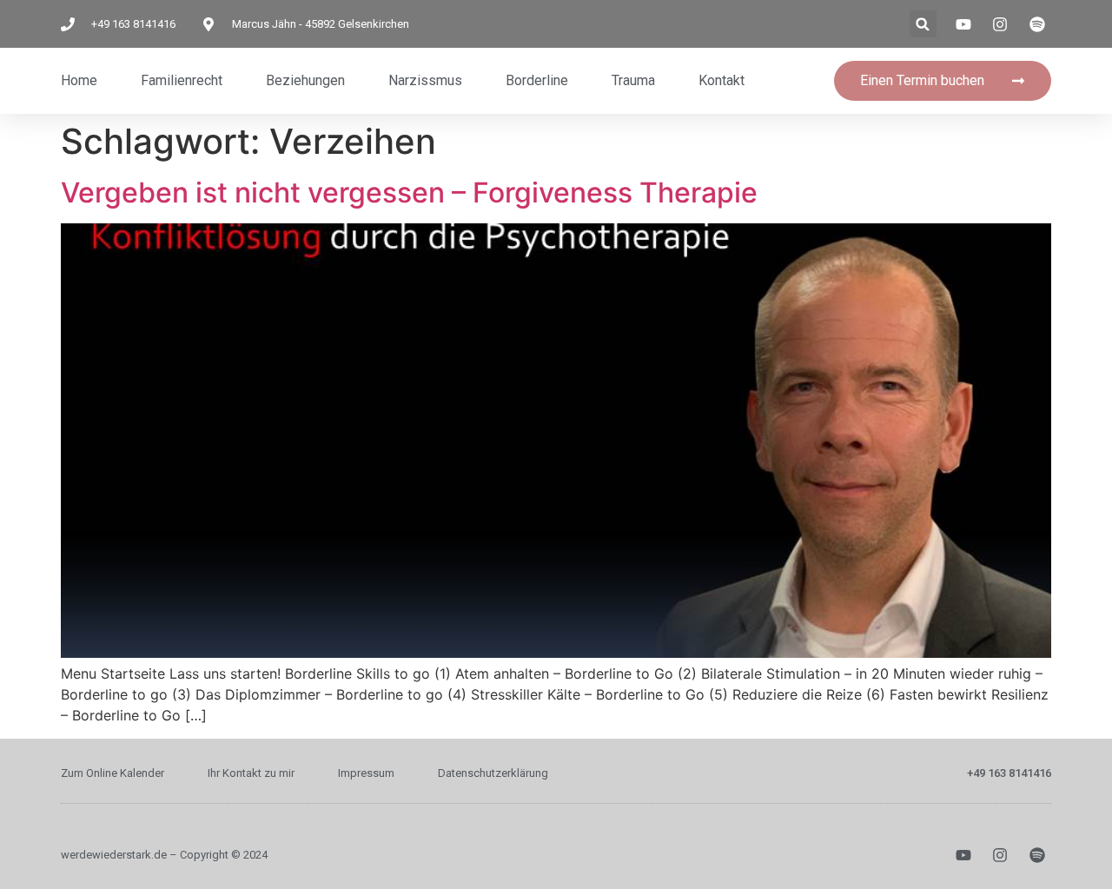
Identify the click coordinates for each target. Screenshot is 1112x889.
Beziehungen (305, 80)
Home (79, 80)
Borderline (537, 80)
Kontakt (721, 80)
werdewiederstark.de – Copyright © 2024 (164, 854)
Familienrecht (181, 80)
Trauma (633, 80)
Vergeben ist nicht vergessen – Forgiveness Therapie (409, 192)
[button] (923, 23)
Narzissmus (425, 80)
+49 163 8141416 (1009, 773)
